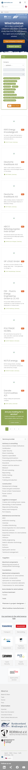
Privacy (15, 753)
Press (2, 702)
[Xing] (10, 767)
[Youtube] (23, 767)
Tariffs (19, 753)
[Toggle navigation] (25, 2)
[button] (26, 6)
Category (6, 62)
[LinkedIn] (4, 767)
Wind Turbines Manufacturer (9, 717)
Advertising (7, 755)
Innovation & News (6, 715)
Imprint (6, 753)
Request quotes (14, 46)
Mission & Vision (5, 694)
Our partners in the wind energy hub (14, 617)
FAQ (12, 755)
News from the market (7, 712)
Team (2, 697)
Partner (3, 700)
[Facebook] (17, 767)
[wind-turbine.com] (2, 12)
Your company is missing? (14, 41)
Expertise (3, 709)
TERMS (11, 753)
